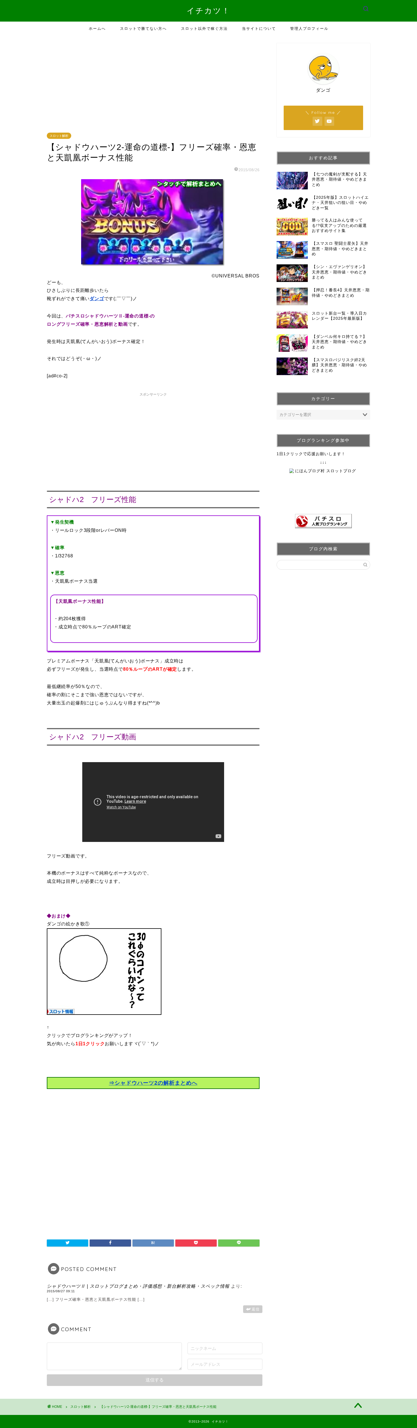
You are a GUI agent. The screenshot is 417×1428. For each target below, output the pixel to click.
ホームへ (97, 28)
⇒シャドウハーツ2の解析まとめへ (153, 1083)
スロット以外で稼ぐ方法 (204, 28)
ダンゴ (97, 298)
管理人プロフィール (309, 28)
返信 (256, 1309)
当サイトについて (259, 28)
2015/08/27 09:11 (61, 1291)
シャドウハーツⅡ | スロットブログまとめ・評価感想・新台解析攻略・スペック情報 (138, 1286)
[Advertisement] (154, 83)
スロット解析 (59, 135)
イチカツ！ (208, 10)
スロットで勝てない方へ (143, 28)
